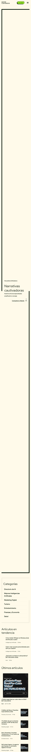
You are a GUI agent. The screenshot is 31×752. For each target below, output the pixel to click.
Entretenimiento (10, 608)
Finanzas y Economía (11, 612)
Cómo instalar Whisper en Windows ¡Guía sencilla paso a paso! (17, 638)
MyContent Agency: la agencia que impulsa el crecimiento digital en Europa (10, 746)
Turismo (7, 604)
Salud (6, 616)
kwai (7, 660)
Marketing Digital (10, 600)
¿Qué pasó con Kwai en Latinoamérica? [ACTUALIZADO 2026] (17, 656)
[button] (27, 2)
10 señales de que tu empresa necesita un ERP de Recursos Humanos (10, 722)
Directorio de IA (10, 589)
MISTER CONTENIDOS (6, 2)
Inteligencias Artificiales (11, 642)
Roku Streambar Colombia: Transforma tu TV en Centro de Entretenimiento (10, 734)
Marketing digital (5, 726)
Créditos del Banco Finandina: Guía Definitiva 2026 (10, 710)
